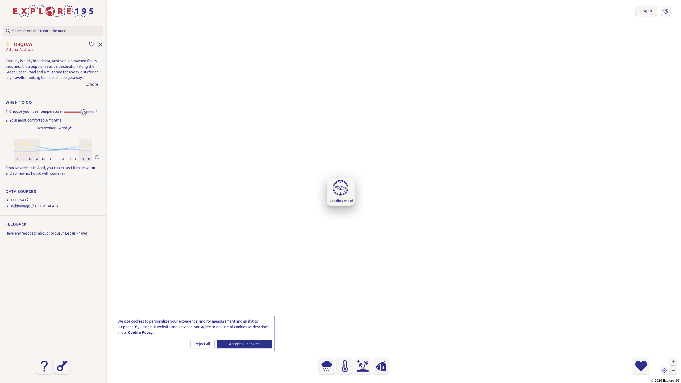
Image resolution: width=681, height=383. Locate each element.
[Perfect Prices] (381, 366)
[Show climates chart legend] (97, 158)
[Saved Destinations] (641, 366)
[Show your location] (664, 370)
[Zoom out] (673, 370)
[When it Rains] (327, 366)
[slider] (84, 112)
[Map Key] (62, 366)
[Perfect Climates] (363, 366)
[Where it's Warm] (345, 366)
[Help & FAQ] (44, 366)
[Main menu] (665, 11)
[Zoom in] (673, 361)
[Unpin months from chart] (69, 128)
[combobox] (53, 31)
